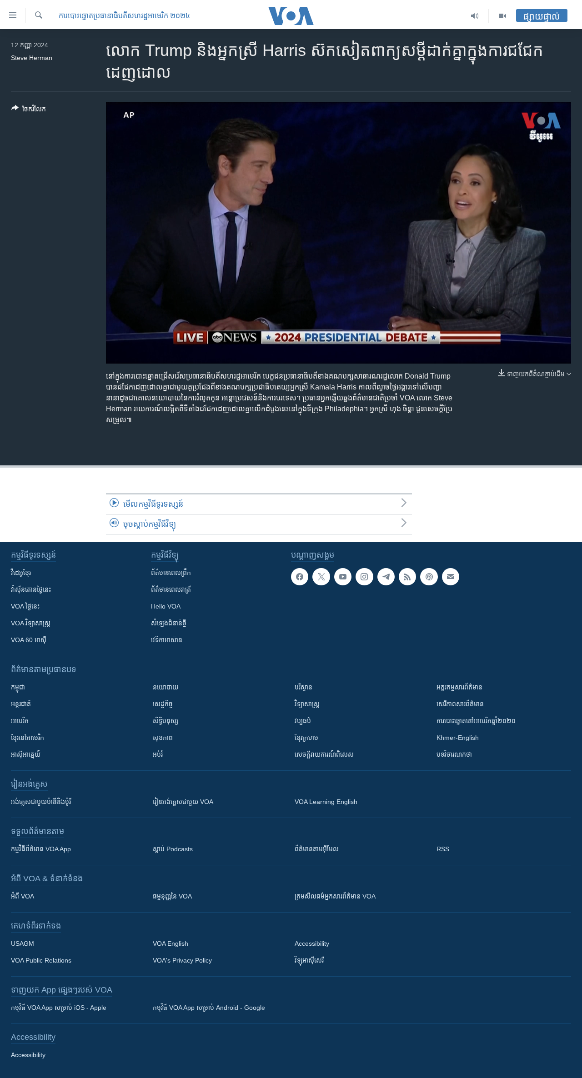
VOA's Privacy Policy (182, 960)
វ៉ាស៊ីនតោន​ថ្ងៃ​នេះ (31, 589)
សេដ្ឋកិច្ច (163, 704)
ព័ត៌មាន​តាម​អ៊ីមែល (317, 849)
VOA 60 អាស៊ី (28, 640)
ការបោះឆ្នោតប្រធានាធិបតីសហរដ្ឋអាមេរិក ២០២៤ (124, 16)
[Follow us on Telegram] (386, 576)
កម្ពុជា (18, 687)
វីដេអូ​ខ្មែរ (21, 572)
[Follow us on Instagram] (364, 576)
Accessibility (312, 943)
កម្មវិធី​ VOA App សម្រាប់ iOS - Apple (58, 1007)
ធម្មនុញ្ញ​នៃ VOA (172, 896)
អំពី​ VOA (22, 896)
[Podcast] (428, 576)
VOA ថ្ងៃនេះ (25, 606)
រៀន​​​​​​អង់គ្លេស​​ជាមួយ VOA (183, 801)
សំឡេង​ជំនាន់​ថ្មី (168, 623)
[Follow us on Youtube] (342, 576)
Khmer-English (457, 737)
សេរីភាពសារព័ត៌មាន (460, 704)
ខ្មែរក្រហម (306, 737)
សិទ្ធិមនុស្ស (165, 720)
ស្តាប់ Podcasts (173, 849)
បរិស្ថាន (303, 687)
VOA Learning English (326, 801)
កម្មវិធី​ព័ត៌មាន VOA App (41, 849)
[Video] (502, 16)
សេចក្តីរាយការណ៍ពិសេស (324, 754)
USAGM (22, 943)
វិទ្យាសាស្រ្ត (307, 704)
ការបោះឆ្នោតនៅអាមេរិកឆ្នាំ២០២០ (476, 720)
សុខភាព (163, 737)
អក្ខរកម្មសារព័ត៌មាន (459, 687)
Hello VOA (166, 606)
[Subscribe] (450, 576)
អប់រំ (158, 754)
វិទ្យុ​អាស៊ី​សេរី (309, 960)
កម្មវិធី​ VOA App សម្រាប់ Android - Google (209, 1007)
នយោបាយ (165, 687)
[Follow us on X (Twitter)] (321, 576)
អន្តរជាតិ (21, 704)
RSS (442, 849)
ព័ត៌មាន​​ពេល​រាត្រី (171, 589)
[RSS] (407, 576)
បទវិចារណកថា (454, 754)
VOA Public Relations (41, 960)
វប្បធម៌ (303, 720)
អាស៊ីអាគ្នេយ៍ (25, 754)
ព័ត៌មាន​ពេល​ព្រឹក (171, 572)
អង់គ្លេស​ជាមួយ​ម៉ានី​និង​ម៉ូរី (41, 801)
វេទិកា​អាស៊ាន (166, 640)
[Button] (28, 110)
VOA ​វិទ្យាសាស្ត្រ (30, 623)
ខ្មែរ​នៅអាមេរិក (27, 737)
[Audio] (475, 16)
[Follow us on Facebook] (299, 576)
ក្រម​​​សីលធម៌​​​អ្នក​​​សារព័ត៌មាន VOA (335, 896)
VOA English (170, 943)
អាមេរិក (20, 720)
